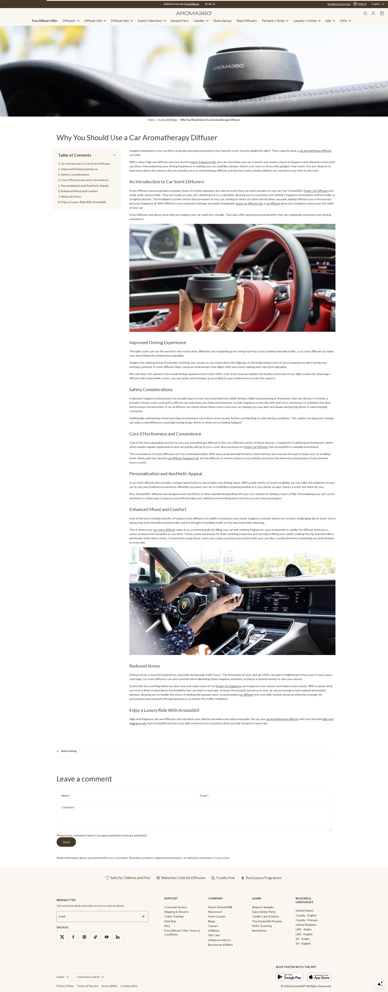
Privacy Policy (65, 986)
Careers (213, 926)
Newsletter (259, 930)
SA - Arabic (303, 938)
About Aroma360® (220, 907)
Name (66, 795)
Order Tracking (173, 916)
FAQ (167, 926)
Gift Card (214, 935)
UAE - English (304, 934)
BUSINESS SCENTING (339, 4)
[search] (365, 13)
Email (204, 795)
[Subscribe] (143, 916)
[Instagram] (84, 937)
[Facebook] (73, 937)
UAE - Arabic (304, 929)
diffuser (327, 150)
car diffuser (273, 203)
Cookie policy (129, 986)
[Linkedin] (117, 937)
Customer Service (175, 907)
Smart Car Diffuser (256, 447)
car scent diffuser (164, 529)
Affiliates (214, 930)
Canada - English (306, 915)
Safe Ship (170, 921)
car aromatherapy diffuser (282, 719)
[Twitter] (62, 937)
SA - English (303, 943)
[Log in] (373, 13)
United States (304, 910)
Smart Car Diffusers (316, 190)
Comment (68, 807)
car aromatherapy (310, 150)
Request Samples (263, 907)
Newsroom (215, 911)
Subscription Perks (264, 911)
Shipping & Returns (176, 911)
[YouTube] (106, 937)
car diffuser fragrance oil (183, 458)
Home (151, 119)
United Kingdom (306, 924)
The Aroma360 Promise (267, 921)
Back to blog (68, 751)
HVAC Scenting (262, 926)
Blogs (211, 921)
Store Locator (217, 916)
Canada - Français (307, 920)
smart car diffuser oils (249, 203)
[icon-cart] (382, 13)
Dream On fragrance (228, 686)
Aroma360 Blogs (167, 119)
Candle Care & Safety (265, 916)
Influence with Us (219, 940)
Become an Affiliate (220, 944)
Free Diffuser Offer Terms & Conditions (182, 932)
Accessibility (109, 986)
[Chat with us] (380, 984)
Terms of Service (87, 986)
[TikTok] (95, 937)
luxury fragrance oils (203, 162)
